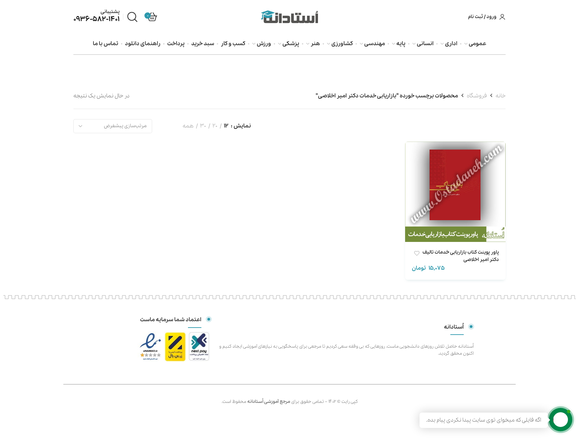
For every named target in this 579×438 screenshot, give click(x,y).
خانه (501, 96)
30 (203, 126)
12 (226, 126)
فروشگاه (477, 96)
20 (214, 126)
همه (188, 126)
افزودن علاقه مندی (417, 253)
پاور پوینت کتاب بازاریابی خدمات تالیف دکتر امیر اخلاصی (461, 256)
